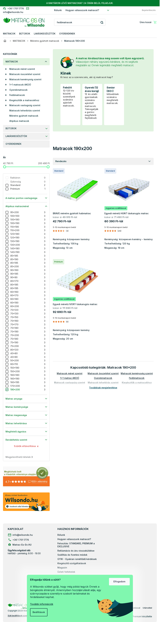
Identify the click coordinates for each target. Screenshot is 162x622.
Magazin (62, 567)
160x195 (28, 382)
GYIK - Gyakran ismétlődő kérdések (77, 559)
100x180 (28, 219)
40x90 (28, 357)
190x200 (28, 389)
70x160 (28, 320)
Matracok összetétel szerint (24, 74)
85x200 (28, 266)
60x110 (28, 364)
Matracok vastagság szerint (24, 105)
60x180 (28, 299)
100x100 (28, 216)
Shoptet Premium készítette (137, 616)
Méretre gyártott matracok (23, 115)
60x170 (28, 295)
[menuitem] (9, 34)
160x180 (28, 375)
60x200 (28, 306)
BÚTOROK (11, 128)
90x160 (28, 270)
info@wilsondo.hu (22, 535)
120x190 (28, 237)
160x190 (28, 378)
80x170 (28, 281)
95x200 (28, 212)
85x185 (28, 255)
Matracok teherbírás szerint (24, 110)
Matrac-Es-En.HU (21, 544)
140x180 (28, 248)
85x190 (28, 259)
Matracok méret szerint (22, 69)
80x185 (28, 284)
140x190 (28, 252)
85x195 (28, 262)
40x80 (28, 353)
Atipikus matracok (19, 121)
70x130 (28, 313)
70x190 (28, 331)
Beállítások (39, 612)
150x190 (28, 367)
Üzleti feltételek (66, 571)
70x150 (28, 317)
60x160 (28, 292)
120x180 (28, 234)
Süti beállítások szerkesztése (22, 615)
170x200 (28, 386)
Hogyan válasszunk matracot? (82, 10)
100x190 (28, 223)
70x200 (28, 335)
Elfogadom (119, 581)
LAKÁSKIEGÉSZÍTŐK (16, 136)
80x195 (28, 288)
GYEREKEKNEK (13, 144)
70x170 (28, 324)
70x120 (28, 310)
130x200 (28, 244)
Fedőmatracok (17, 95)
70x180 (28, 328)
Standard (28, 185)
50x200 (28, 360)
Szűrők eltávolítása (25, 446)
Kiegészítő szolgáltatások (71, 563)
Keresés (101, 22)
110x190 (28, 226)
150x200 (28, 371)
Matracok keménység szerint (25, 79)
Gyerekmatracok (18, 89)
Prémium (28, 188)
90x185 (28, 273)
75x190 (28, 342)
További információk (41, 604)
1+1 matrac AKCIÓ (69, 378)
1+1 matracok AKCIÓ (20, 84)
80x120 (28, 349)
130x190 (28, 241)
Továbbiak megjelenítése (103, 387)
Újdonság (28, 181)
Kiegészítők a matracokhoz (24, 100)
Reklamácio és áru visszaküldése (75, 550)
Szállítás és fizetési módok (72, 554)
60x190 (28, 302)
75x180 (28, 338)
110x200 (28, 230)
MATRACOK (12, 61)
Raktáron (28, 177)
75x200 (28, 346)
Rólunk (58, 10)
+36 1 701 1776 (20, 539)
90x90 (28, 277)
